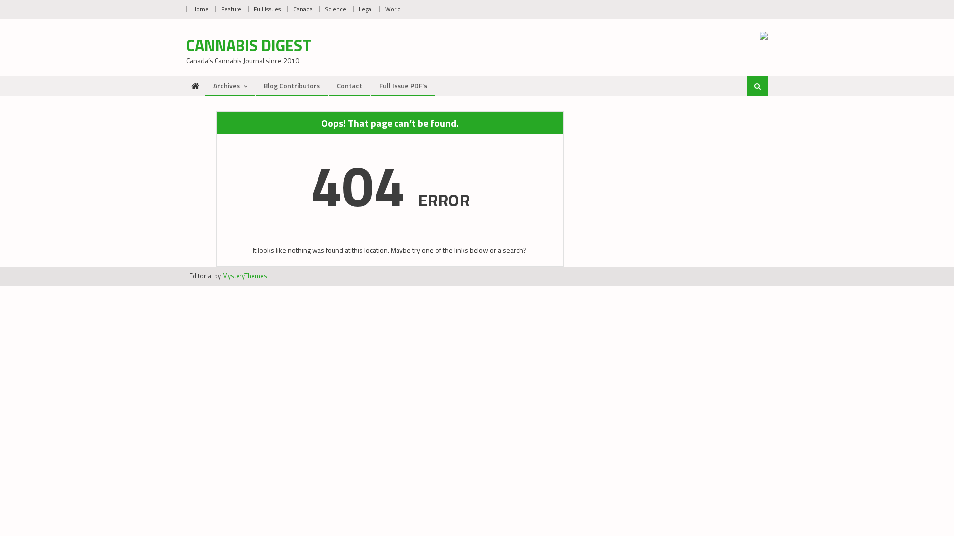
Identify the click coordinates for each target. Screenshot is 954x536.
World (393, 9)
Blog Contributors (292, 85)
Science (335, 9)
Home (200, 9)
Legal (366, 9)
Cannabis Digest (248, 45)
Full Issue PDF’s (403, 85)
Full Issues (267, 9)
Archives (226, 85)
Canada (303, 9)
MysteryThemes (244, 276)
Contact (349, 85)
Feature (231, 9)
